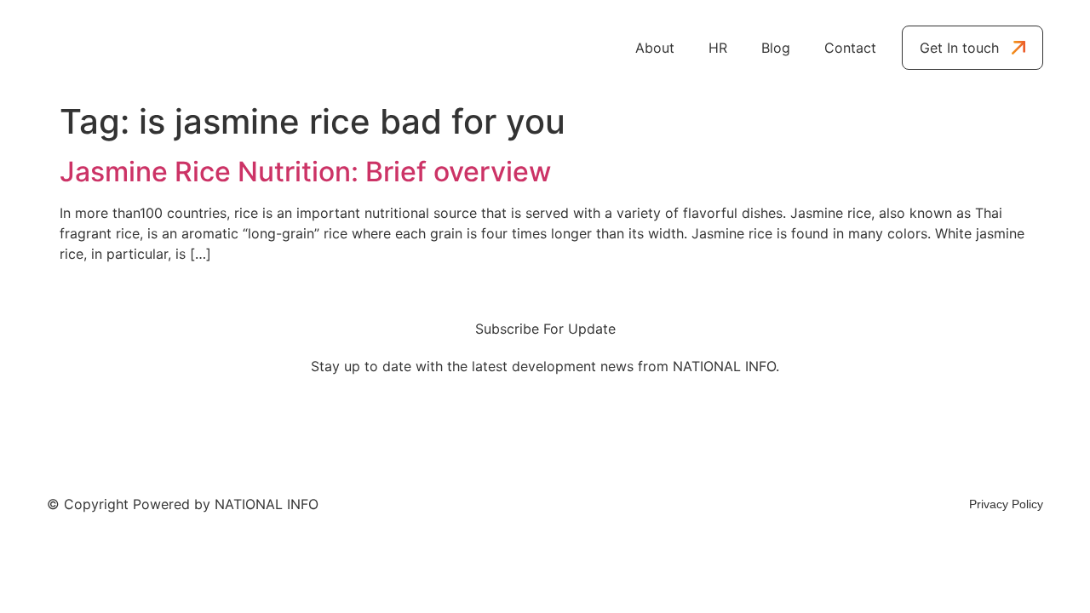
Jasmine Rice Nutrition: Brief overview (305, 171)
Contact (850, 47)
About (654, 47)
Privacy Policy (1006, 504)
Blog (775, 47)
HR (717, 47)
